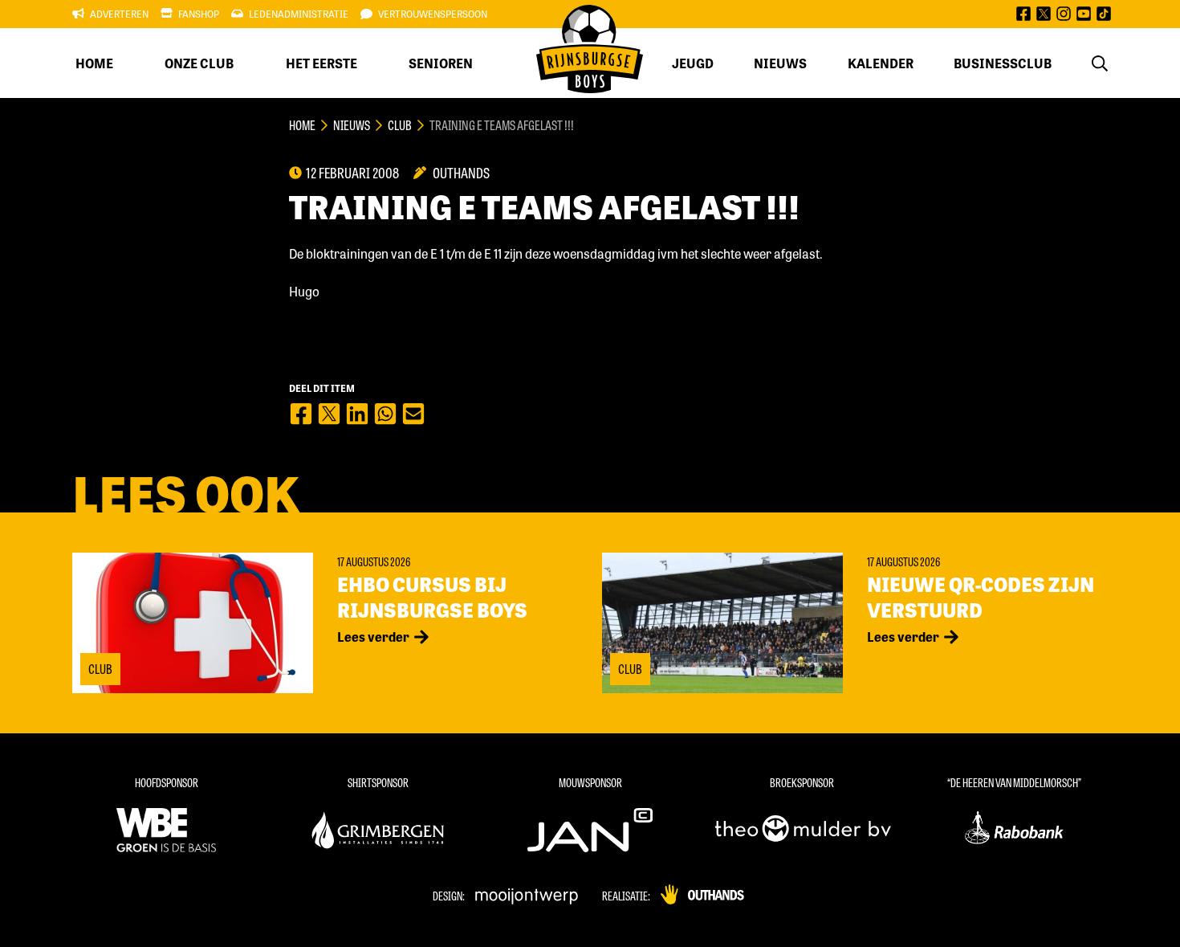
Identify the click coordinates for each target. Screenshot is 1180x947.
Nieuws (780, 63)
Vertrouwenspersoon (432, 13)
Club (400, 125)
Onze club (199, 63)
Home (94, 63)
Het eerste (321, 63)
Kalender (880, 63)
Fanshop (198, 13)
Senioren (441, 63)
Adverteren (119, 13)
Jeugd (693, 63)
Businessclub (1003, 63)
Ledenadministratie (298, 13)
